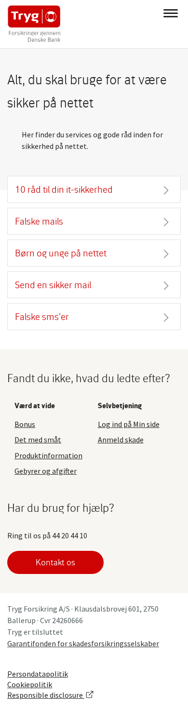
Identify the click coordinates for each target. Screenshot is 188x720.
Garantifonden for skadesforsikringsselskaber (83, 643)
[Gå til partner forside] (32, 24)
